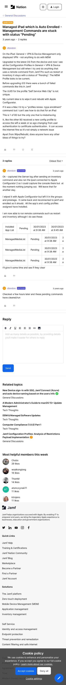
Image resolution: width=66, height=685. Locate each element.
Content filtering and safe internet (19, 644)
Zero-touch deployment (14, 598)
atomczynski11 (19, 488)
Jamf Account (9, 578)
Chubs (15, 460)
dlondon (11, 48)
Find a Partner (9, 573)
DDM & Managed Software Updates (22, 415)
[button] (6, 7)
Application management (15, 609)
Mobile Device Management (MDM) (20, 604)
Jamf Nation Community (14, 553)
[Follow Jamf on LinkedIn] (10, 527)
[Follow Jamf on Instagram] (22, 527)
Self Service (8, 624)
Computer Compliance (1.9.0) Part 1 (22, 424)
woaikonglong (19, 469)
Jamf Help (7, 542)
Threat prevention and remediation (20, 639)
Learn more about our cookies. (37, 664)
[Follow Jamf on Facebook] (28, 527)
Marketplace (8, 563)
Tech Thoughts (10, 410)
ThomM (15, 478)
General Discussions (15, 15)
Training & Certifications (14, 548)
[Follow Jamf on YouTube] (16, 528)
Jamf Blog (7, 558)
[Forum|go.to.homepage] (18, 7)
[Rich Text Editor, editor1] (33, 347)
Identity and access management (19, 629)
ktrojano (16, 497)
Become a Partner (11, 568)
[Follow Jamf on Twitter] (3, 527)
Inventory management (14, 614)
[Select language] (43, 7)
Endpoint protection (12, 634)
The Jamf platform (11, 593)
